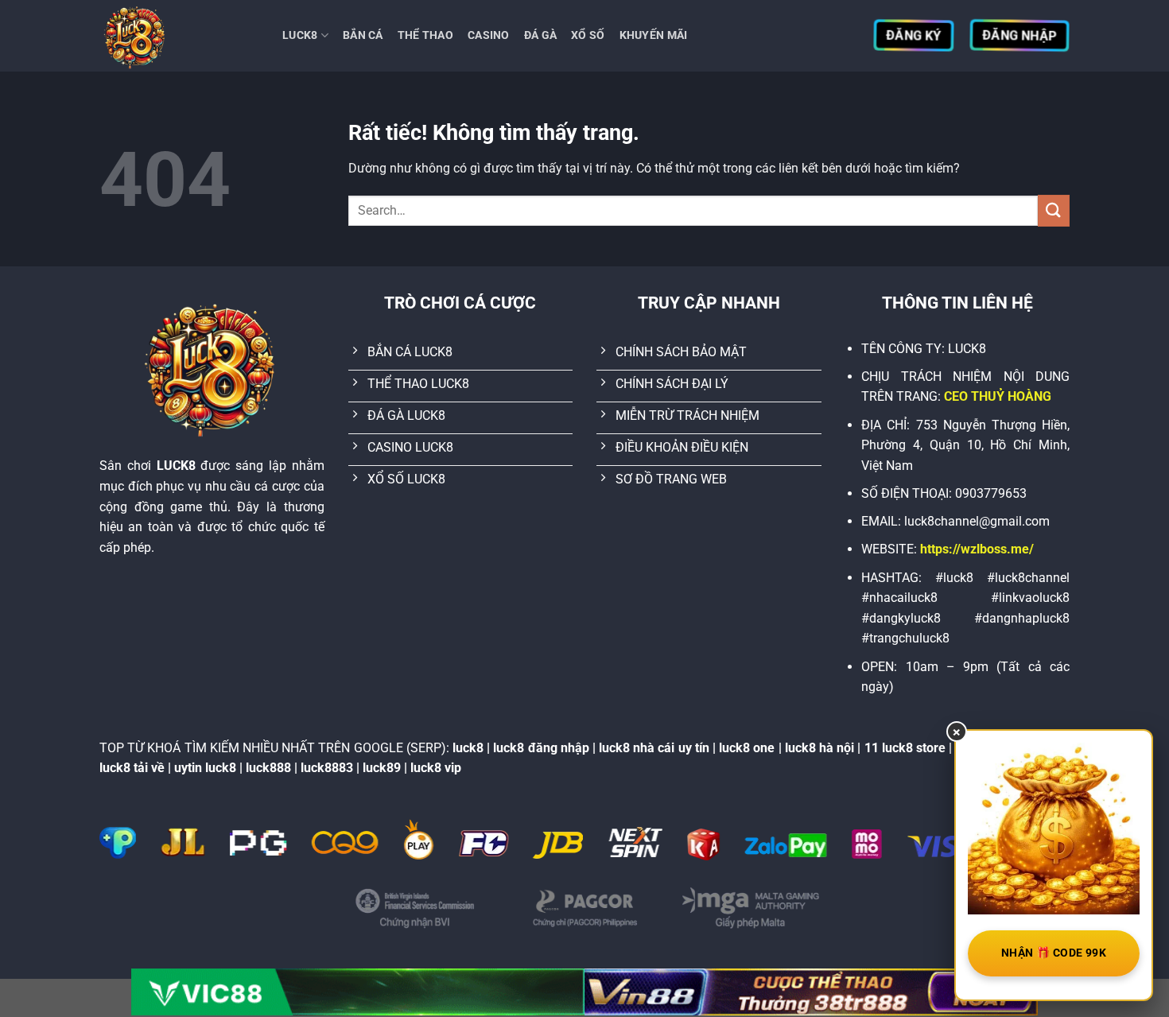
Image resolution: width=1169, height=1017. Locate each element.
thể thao (425, 35)
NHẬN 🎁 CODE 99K (1053, 952)
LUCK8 (299, 35)
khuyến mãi (653, 35)
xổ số (587, 35)
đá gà (540, 35)
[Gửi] (1054, 210)
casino (489, 35)
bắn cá (363, 35)
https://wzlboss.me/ (977, 549)
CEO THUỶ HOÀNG (997, 396)
